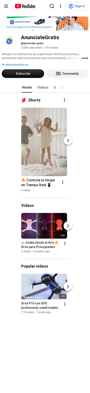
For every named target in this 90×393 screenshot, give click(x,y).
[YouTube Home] (24, 6)
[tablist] (45, 87)
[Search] (51, 6)
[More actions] (64, 100)
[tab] (27, 87)
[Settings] (60, 6)
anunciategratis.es (16, 64)
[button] (62, 87)
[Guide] (6, 6)
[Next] (68, 140)
